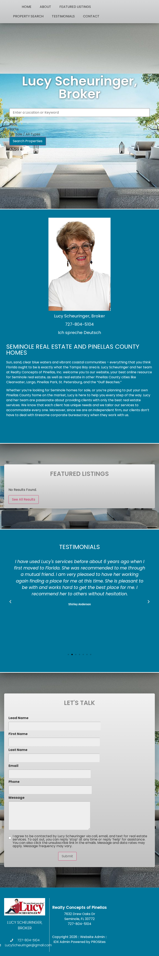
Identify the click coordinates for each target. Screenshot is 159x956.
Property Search (28, 16)
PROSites (98, 941)
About (45, 6)
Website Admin (92, 936)
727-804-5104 (79, 923)
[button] (10, 602)
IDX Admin (61, 941)
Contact (91, 16)
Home (26, 6)
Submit (67, 856)
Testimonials (63, 16)
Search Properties (27, 141)
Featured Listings (75, 6)
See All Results (23, 499)
